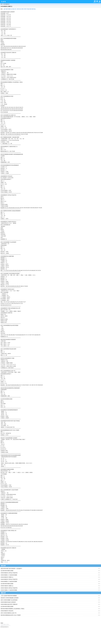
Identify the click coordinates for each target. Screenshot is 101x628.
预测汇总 (10, 9)
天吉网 (4, 1)
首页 (1, 4)
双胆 (30, 9)
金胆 (5, 9)
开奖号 (25, 9)
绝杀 (13, 9)
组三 (16, 9)
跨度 (18, 9)
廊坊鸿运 (34, 9)
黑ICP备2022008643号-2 (5, 626)
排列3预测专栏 (6, 4)
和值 (28, 9)
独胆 (7, 9)
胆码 (22, 9)
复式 (20, 9)
